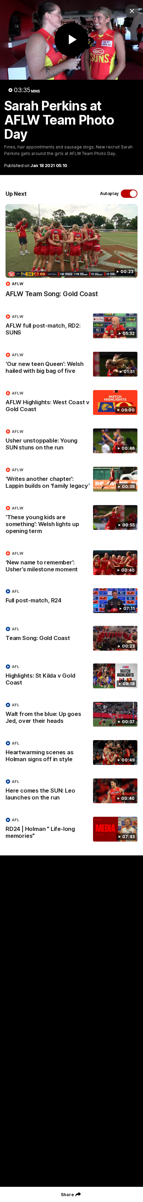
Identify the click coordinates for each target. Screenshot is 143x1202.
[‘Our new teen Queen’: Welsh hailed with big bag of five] (71, 364)
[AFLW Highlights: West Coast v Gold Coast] (71, 403)
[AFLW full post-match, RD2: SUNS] (71, 326)
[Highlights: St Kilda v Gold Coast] (71, 676)
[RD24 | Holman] (71, 829)
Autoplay (109, 193)
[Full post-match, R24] (71, 600)
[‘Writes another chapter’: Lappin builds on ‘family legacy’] (71, 479)
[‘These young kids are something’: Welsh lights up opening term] (71, 521)
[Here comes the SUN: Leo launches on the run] (71, 791)
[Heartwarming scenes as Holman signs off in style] (71, 753)
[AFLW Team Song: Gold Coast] (71, 254)
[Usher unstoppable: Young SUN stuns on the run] (71, 441)
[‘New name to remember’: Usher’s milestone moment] (71, 563)
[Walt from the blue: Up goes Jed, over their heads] (71, 714)
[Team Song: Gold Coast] (71, 638)
